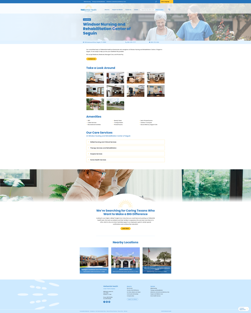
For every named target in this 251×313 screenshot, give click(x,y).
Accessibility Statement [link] (84, 311)
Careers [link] (136, 9)
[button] (169, 10)
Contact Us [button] (91, 59)
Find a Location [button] (159, 9)
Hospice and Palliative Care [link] (156, 294)
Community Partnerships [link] (132, 294)
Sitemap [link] (125, 311)
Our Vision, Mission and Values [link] (133, 292)
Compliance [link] (92, 311)
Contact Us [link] (128, 9)
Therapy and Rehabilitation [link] (98, 1)
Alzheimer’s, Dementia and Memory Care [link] (116, 1)
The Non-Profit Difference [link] (133, 290)
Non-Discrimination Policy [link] (101, 311)
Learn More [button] (125, 228)
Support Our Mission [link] (117, 9)
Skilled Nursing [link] (87, 1)
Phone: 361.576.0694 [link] (108, 297)
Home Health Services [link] (155, 296)
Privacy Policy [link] (120, 311)
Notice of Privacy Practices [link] (112, 311)
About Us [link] (107, 9)
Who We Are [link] (129, 288)
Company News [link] (130, 296)
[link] (88, 11)
